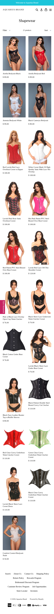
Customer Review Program (18, 587)
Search (8, 574)
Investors (34, 591)
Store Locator (22, 591)
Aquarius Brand (13, 10)
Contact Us (28, 574)
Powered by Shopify (37, 599)
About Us (17, 574)
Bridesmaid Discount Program (27, 582)
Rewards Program (34, 578)
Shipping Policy (42, 574)
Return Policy (18, 578)
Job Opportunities (39, 587)
